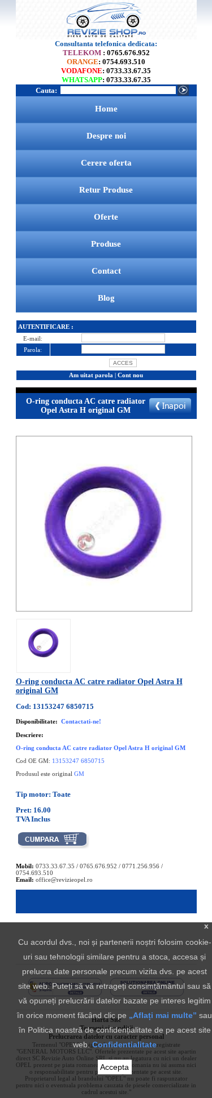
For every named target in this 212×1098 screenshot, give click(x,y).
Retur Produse (106, 189)
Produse (106, 243)
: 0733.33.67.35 (106, 70)
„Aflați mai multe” (163, 1015)
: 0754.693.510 (106, 61)
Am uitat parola (91, 375)
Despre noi (106, 135)
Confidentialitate (124, 1044)
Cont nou (130, 375)
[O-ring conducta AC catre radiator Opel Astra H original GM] (43, 663)
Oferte (106, 216)
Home (106, 108)
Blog (106, 297)
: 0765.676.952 (106, 52)
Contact (106, 270)
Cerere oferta (106, 162)
